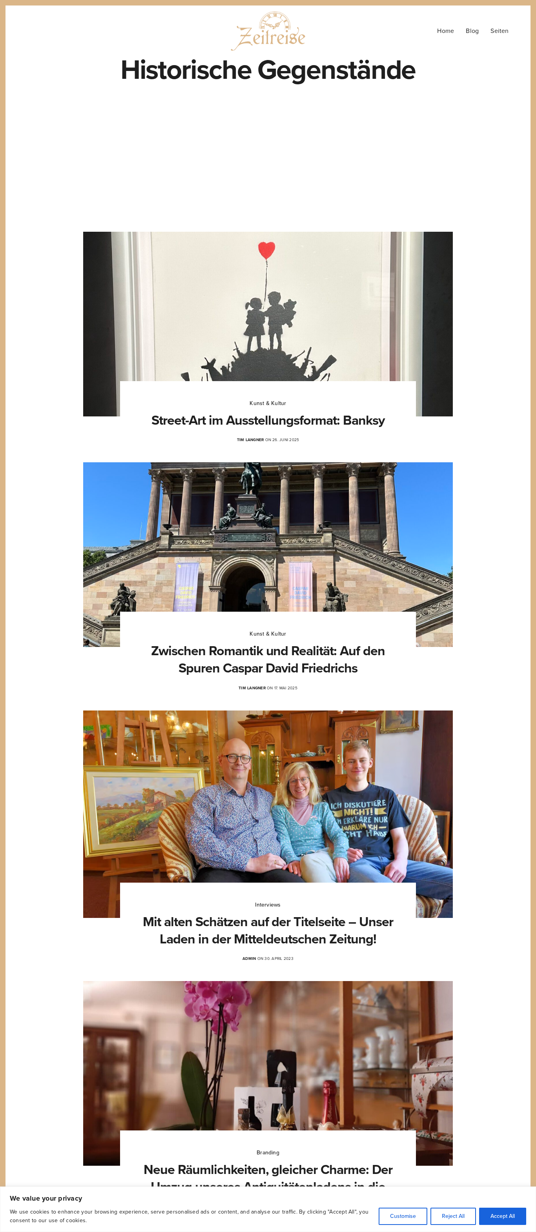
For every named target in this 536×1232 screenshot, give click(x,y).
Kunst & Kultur (268, 403)
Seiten (499, 31)
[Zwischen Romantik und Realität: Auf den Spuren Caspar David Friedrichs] (268, 554)
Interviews (268, 904)
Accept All (502, 1216)
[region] (268, 1209)
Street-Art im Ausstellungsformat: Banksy (267, 420)
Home (445, 31)
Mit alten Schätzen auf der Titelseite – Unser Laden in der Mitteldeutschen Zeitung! (268, 930)
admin (249, 958)
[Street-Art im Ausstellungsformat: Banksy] (268, 324)
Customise (403, 1216)
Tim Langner (250, 440)
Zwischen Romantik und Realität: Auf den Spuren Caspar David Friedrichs (268, 659)
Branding (268, 1152)
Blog (472, 31)
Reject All (453, 1216)
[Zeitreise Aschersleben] (268, 31)
